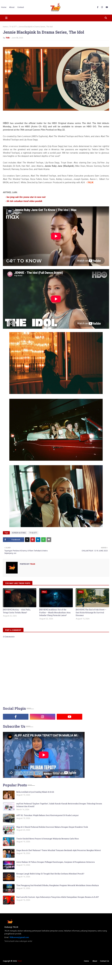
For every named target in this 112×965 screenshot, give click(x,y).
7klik (8, 38)
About (94, 961)
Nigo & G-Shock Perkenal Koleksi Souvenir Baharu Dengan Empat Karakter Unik (52, 827)
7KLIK (19, 961)
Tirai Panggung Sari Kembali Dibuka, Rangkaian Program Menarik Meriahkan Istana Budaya (57, 885)
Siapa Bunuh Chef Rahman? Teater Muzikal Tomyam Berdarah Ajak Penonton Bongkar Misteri (58, 850)
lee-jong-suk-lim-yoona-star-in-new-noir (26, 197)
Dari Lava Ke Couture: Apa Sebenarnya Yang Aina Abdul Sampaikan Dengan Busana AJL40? (57, 897)
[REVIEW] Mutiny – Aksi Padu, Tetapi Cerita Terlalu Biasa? (17, 611)
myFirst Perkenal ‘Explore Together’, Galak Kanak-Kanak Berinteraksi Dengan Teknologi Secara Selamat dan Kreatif (59, 805)
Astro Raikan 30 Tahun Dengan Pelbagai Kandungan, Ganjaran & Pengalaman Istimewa (55, 862)
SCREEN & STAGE (19, 533)
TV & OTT (13, 27)
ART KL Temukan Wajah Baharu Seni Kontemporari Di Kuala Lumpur (47, 815)
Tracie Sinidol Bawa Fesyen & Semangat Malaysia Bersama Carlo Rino (47, 838)
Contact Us (104, 961)
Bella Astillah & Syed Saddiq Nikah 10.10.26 (35, 792)
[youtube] (107, 7)
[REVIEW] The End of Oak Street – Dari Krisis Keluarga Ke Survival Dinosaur (91, 612)
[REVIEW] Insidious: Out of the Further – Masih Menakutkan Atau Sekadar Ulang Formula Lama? (55, 612)
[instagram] (102, 7)
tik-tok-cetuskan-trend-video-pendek (24, 201)
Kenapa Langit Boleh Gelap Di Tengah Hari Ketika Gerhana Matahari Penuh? (50, 873)
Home (5, 27)
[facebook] (97, 7)
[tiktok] (96, 717)
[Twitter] (27, 539)
